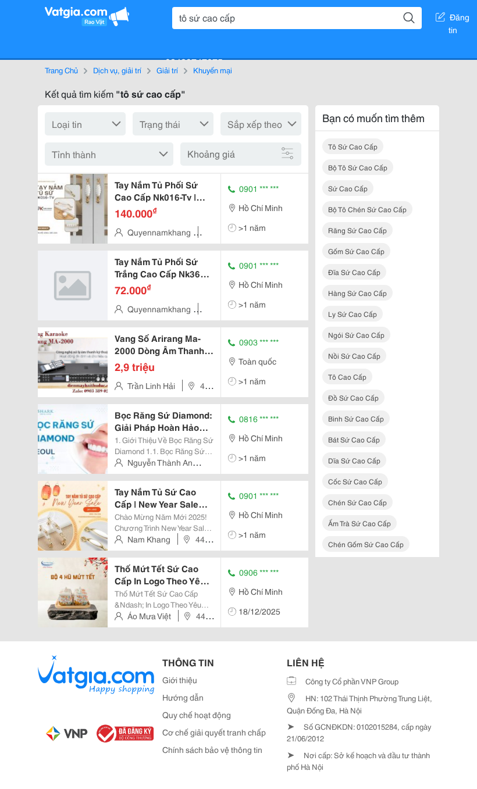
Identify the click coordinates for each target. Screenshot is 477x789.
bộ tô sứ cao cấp (357, 167)
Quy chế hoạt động (196, 714)
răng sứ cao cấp (357, 230)
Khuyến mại (212, 70)
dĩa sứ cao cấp (354, 460)
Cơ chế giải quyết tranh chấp (214, 732)
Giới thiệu (179, 680)
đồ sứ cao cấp (353, 397)
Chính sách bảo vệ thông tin (212, 749)
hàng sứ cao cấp (357, 293)
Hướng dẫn (183, 697)
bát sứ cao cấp (354, 439)
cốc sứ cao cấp (355, 481)
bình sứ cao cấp (356, 418)
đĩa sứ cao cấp (354, 272)
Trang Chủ (61, 70)
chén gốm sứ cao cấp (366, 544)
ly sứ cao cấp (352, 314)
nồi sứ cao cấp (354, 355)
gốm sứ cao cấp (356, 251)
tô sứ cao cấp (353, 146)
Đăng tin (459, 19)
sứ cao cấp (348, 188)
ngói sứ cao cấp (356, 335)
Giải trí (167, 70)
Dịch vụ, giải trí (117, 70)
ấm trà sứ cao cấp (359, 523)
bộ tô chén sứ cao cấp (367, 209)
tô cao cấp (347, 376)
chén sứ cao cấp (357, 502)
